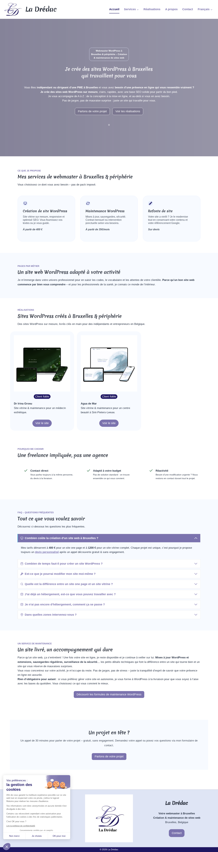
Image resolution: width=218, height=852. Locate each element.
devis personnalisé (47, 552)
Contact (187, 9)
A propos (171, 9)
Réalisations (151, 9)
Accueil (114, 9)
